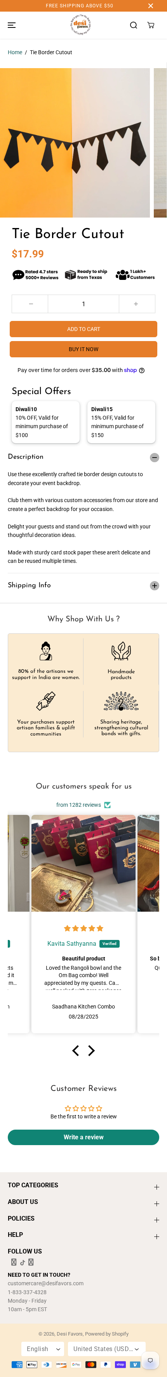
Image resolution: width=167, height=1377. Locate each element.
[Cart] (150, 25)
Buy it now (83, 349)
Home (15, 52)
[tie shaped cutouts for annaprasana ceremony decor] (75, 143)
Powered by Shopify (107, 1334)
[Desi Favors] (80, 25)
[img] (83, 928)
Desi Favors (70, 1334)
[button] (10, 25)
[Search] (133, 25)
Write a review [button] (84, 1137)
